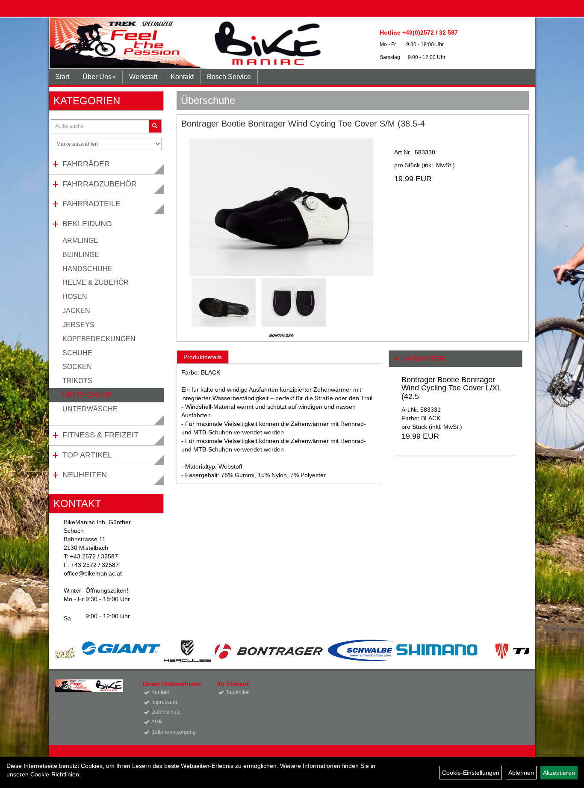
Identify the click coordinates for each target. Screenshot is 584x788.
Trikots (77, 380)
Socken (77, 366)
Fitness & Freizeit (100, 435)
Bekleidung (87, 223)
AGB (156, 722)
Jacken (76, 310)
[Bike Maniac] (188, 43)
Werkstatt (143, 76)
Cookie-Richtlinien (54, 774)
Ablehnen (521, 772)
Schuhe (77, 353)
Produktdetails (202, 357)
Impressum (164, 702)
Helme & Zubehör (95, 282)
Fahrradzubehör (99, 184)
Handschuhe (87, 268)
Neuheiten (84, 474)
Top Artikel (87, 455)
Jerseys (78, 324)
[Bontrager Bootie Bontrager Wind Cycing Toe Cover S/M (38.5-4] (281, 207)
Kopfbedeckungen (99, 338)
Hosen (74, 296)
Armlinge (80, 240)
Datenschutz (165, 712)
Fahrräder (86, 163)
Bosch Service (229, 76)
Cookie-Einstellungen (470, 772)
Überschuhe (87, 394)
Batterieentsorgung (173, 732)
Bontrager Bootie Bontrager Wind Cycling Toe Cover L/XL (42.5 (451, 388)
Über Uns (97, 76)
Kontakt (182, 76)
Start (62, 76)
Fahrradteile (91, 203)
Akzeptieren (559, 772)
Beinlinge (80, 254)
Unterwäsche (90, 409)
